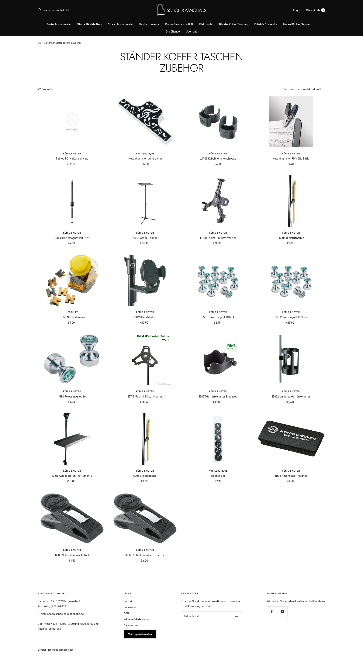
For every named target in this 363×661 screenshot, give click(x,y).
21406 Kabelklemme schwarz (218, 158)
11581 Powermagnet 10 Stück (291, 317)
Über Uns (191, 31)
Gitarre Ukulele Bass (89, 24)
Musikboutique (145, 153)
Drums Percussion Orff (179, 24)
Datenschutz (131, 625)
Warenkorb (315, 10)
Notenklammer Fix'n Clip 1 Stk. (290, 158)
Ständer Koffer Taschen (233, 24)
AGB (126, 613)
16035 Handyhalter (145, 317)
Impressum (130, 607)
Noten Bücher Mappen (296, 24)
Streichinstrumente (120, 24)
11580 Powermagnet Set (72, 396)
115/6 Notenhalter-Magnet (291, 475)
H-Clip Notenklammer (72, 317)
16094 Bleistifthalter (291, 237)
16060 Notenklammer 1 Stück (72, 555)
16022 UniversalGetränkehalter (291, 396)
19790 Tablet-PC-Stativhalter (218, 237)
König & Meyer (72, 153)
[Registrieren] (236, 616)
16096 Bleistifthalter (145, 475)
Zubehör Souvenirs (265, 24)
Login (296, 10)
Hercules (72, 312)
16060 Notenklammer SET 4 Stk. (145, 555)
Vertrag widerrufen (140, 634)
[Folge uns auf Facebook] (272, 611)
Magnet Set (218, 475)
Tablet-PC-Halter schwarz (72, 158)
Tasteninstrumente (59, 24)
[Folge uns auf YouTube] (282, 611)
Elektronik (205, 24)
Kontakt (129, 601)
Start (40, 42)
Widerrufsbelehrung (136, 619)
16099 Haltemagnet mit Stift (72, 237)
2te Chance (173, 31)
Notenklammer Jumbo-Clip (145, 158)
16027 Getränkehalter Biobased (218, 396)
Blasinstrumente (149, 24)
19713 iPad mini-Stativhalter (145, 396)
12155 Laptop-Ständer (145, 237)
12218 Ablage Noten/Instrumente (72, 475)
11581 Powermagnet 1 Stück (218, 317)
